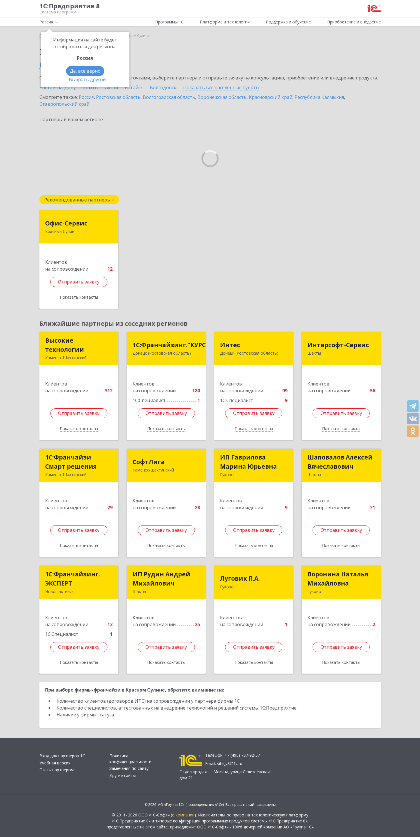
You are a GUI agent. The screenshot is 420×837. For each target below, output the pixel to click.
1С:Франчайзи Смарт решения (71, 461)
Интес (230, 345)
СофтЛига (149, 462)
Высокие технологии (64, 344)
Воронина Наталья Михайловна (337, 578)
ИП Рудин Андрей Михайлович (161, 578)
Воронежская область (222, 97)
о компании (183, 815)
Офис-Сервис (66, 223)
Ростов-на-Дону (57, 87)
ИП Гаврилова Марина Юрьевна (248, 461)
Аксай (111, 87)
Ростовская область (118, 97)
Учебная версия (55, 763)
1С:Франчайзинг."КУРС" (171, 345)
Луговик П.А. (240, 578)
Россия (86, 97)
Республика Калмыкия (319, 97)
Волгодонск (163, 87)
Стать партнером (56, 769)
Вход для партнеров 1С (62, 755)
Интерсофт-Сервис (338, 345)
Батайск (134, 87)
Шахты (90, 87)
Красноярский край (270, 97)
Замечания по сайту (129, 768)
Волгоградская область (169, 97)
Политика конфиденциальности (130, 758)
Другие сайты (122, 775)
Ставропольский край (64, 104)
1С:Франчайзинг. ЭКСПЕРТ (72, 578)
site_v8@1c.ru (229, 763)
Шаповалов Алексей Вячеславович (340, 461)
